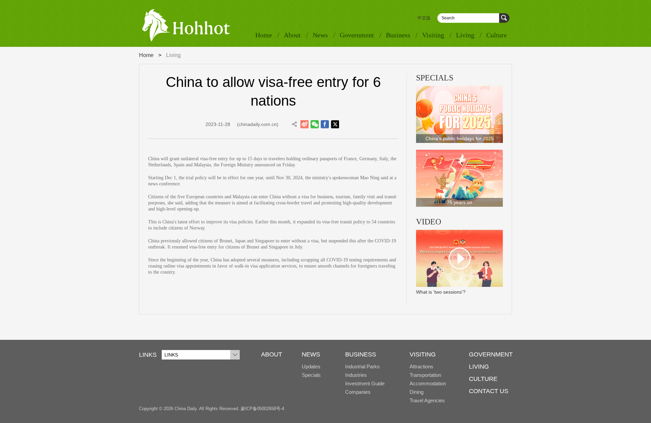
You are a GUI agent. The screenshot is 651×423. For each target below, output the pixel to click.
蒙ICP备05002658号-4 (262, 408)
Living (465, 35)
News (320, 35)
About (292, 35)
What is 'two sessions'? (441, 292)
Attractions (421, 366)
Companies (358, 392)
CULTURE (483, 378)
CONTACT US (488, 391)
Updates (311, 366)
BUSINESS (360, 354)
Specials (311, 375)
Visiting (433, 35)
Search (504, 18)
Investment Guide (364, 383)
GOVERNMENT (491, 354)
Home (263, 35)
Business (398, 35)
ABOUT (271, 354)
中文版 (424, 17)
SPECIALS (434, 77)
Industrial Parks (362, 366)
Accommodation (428, 383)
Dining (416, 392)
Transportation (425, 375)
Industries (356, 375)
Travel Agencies (427, 400)
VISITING (423, 354)
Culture (496, 35)
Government (357, 35)
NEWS (311, 354)
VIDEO (428, 221)
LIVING (479, 366)
